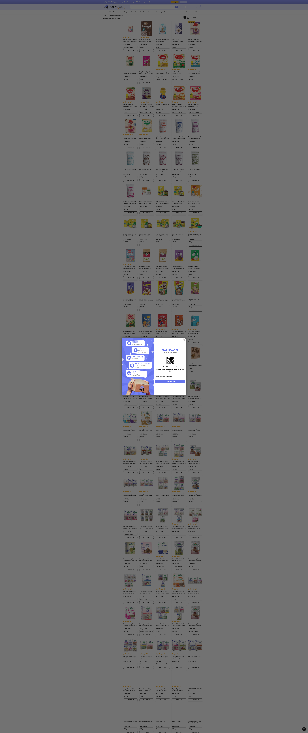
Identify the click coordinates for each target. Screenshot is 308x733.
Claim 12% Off (170, 382)
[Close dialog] (184, 339)
